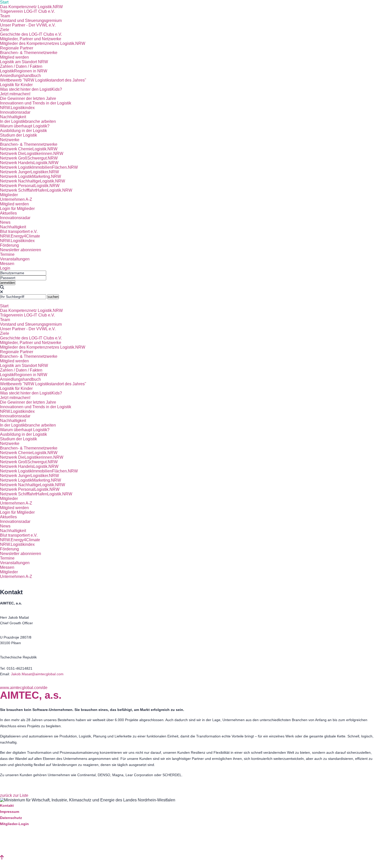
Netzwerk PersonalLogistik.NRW (29, 185)
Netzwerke (9, 140)
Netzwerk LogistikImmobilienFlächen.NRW (39, 167)
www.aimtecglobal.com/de (23, 687)
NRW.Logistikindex (17, 107)
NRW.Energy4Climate (20, 236)
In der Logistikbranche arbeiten (28, 121)
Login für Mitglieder (17, 208)
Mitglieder (9, 195)
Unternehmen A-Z (16, 199)
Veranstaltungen (15, 259)
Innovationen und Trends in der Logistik (35, 103)
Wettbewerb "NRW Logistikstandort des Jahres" (43, 80)
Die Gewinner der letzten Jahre (28, 98)
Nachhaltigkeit (13, 117)
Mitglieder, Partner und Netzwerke (30, 39)
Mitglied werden (14, 57)
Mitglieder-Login (14, 824)
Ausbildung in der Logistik (23, 130)
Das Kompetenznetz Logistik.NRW (31, 7)
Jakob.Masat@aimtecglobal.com (37, 674)
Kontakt (7, 805)
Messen (7, 263)
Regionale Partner (16, 48)
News (5, 222)
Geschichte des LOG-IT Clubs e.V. (31, 34)
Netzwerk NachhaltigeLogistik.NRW (32, 181)
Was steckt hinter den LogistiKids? (31, 89)
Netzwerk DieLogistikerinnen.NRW (31, 153)
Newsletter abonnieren (20, 250)
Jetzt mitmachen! (15, 94)
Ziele (4, 30)
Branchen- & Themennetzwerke (28, 52)
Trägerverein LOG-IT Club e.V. (27, 11)
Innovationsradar (15, 112)
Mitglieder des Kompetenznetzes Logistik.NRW (42, 43)
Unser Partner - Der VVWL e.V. (28, 25)
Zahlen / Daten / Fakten (21, 66)
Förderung (9, 245)
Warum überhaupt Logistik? (24, 126)
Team (5, 16)
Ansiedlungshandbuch (20, 75)
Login (5, 268)
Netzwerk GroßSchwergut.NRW (29, 158)
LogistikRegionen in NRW (23, 71)
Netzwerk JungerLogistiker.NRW (29, 172)
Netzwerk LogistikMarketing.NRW (30, 176)
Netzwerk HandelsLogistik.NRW (29, 163)
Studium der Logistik (18, 135)
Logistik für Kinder (16, 85)
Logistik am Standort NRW (24, 62)
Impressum (9, 812)
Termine (7, 254)
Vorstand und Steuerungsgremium (31, 20)
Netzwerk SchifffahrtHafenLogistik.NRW (36, 190)
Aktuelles (8, 213)
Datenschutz (11, 818)
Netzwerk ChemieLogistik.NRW (28, 149)
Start (4, 2)
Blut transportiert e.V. (19, 231)
